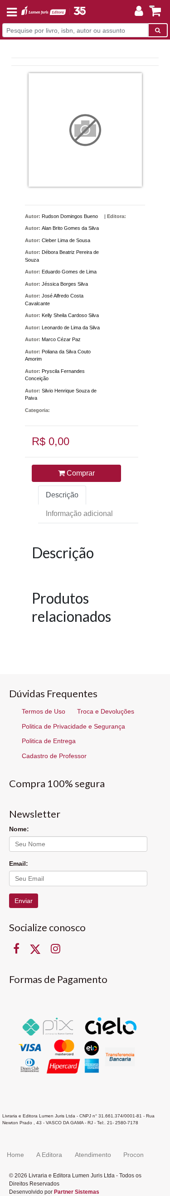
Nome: (19, 829)
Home (15, 1154)
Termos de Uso (43, 711)
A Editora (49, 1154)
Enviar (24, 900)
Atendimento (93, 1154)
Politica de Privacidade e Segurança (73, 726)
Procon (133, 1154)
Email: (18, 863)
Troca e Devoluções (105, 711)
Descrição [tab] (62, 495)
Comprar (80, 473)
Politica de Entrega (49, 740)
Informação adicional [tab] (79, 513)
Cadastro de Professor (54, 755)
